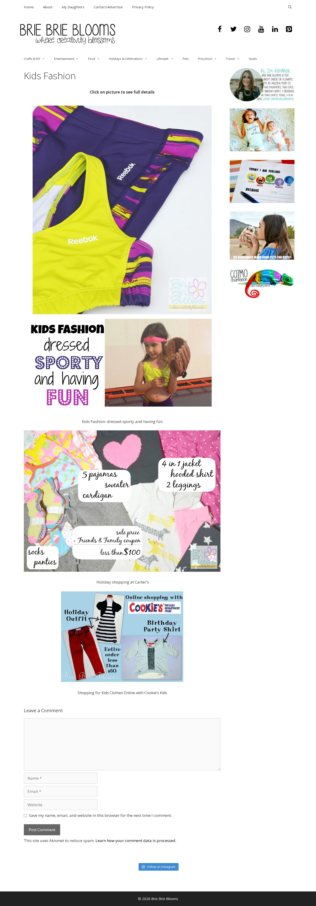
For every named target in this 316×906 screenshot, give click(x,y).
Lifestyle (163, 59)
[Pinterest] (289, 29)
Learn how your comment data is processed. (136, 840)
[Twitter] (233, 29)
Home (29, 7)
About (48, 7)
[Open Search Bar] (290, 7)
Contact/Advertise (108, 7)
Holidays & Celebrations (126, 59)
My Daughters (73, 7)
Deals (253, 59)
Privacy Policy (143, 7)
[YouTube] (261, 29)
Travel (230, 59)
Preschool (205, 59)
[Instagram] (247, 29)
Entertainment (64, 59)
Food (91, 59)
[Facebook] (220, 29)
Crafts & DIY (32, 59)
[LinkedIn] (275, 29)
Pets (186, 59)
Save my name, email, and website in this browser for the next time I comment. (100, 815)
